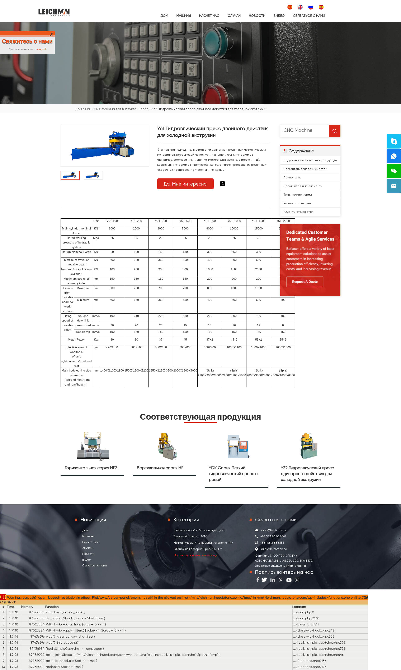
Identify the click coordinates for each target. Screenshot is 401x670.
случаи (234, 16)
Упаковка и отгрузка (298, 203)
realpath (52, 667)
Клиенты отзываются (298, 211)
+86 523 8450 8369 (273, 536)
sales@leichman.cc (273, 530)
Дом (164, 16)
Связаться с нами (309, 16)
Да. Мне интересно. (185, 184)
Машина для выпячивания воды (126, 109)
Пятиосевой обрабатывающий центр (200, 530)
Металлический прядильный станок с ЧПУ (203, 542)
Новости (257, 16)
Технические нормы (298, 194)
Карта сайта (296, 565)
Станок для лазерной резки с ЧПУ (198, 549)
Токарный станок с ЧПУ (190, 536)
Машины (183, 16)
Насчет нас (209, 16)
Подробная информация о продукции (310, 160)
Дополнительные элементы (303, 186)
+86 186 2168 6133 (272, 542)
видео (279, 16)
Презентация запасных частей (305, 168)
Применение (293, 177)
